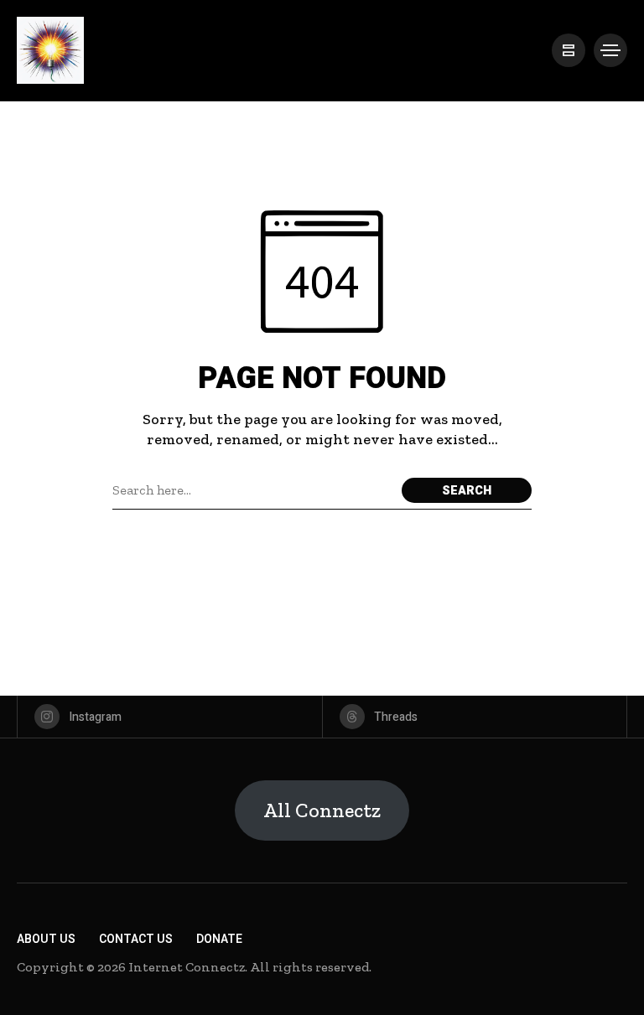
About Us (46, 939)
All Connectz (322, 810)
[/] (568, 50)
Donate (219, 939)
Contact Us (136, 939)
